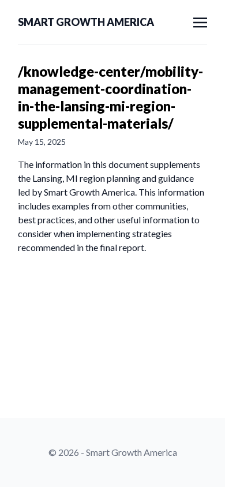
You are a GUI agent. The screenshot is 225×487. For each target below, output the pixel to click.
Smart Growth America (86, 22)
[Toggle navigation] (200, 21)
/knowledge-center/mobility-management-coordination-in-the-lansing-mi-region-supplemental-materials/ (110, 97)
